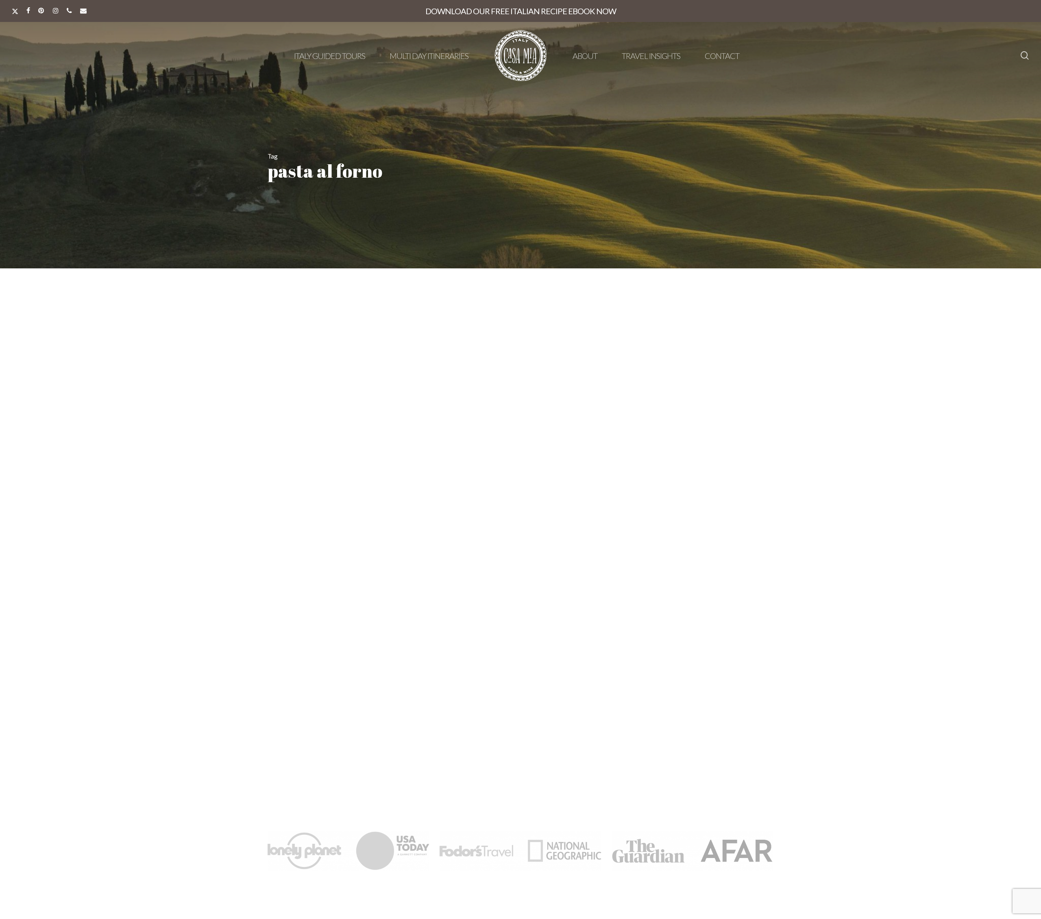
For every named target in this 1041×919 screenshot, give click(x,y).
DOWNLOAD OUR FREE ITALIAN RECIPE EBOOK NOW (520, 11)
